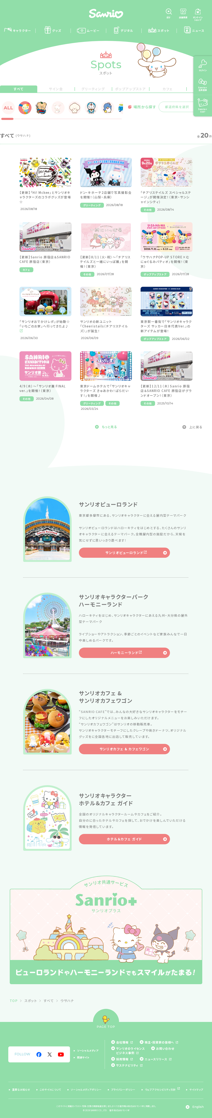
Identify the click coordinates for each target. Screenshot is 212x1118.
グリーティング (93, 88)
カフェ (168, 88)
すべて (19, 88)
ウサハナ (67, 1000)
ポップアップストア (130, 88)
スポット (30, 1000)
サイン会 (56, 88)
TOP (14, 1000)
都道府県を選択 (177, 107)
